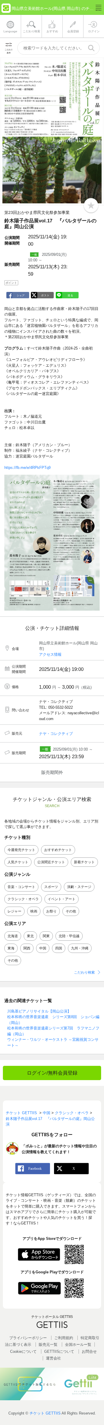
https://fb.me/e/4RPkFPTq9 (27, 467)
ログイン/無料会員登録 (52, 1073)
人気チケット (18, 862)
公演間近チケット (51, 862)
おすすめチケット (58, 850)
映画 (33, 911)
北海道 (13, 936)
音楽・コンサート (21, 887)
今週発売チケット (21, 850)
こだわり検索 (84, 972)
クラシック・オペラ (23, 899)
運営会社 (53, 1358)
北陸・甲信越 (69, 936)
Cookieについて (23, 1351)
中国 (42, 948)
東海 (11, 948)
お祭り (51, 911)
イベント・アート (61, 899)
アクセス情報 (50, 654)
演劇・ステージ (79, 887)
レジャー (14, 911)
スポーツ (51, 887)
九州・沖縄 (79, 948)
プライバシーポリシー (28, 1338)
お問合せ (89, 1351)
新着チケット (84, 862)
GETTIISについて (59, 1351)
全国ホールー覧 (78, 1344)
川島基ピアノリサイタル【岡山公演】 (39, 1011)
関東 (46, 936)
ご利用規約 (63, 1338)
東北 (30, 936)
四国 (58, 948)
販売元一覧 (48, 1344)
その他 (71, 911)
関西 (26, 948)
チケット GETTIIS (45, 1413)
